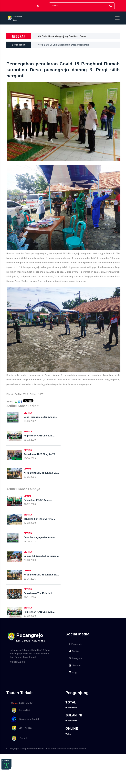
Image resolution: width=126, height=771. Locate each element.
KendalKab (23, 710)
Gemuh (22, 738)
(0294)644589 (17, 662)
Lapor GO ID (25, 702)
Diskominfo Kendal (28, 719)
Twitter (75, 651)
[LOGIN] (38, 6)
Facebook (76, 644)
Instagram (77, 658)
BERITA (28, 413)
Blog (74, 672)
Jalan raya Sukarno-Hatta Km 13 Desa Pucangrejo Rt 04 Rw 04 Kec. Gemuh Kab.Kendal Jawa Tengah (30, 653)
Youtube (76, 665)
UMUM (27, 468)
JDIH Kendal (24, 727)
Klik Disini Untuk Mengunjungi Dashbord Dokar (62, 36)
